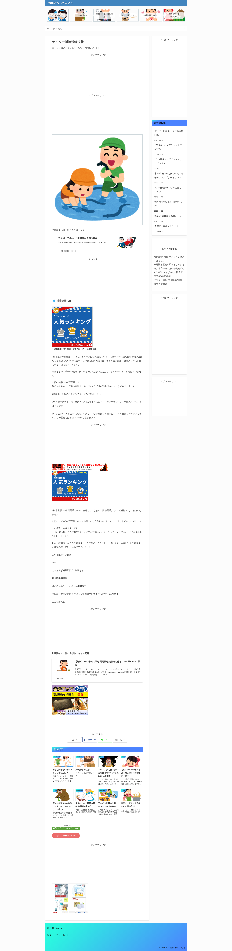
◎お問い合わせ (54, 928)
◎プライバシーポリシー (59, 935)
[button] (184, 28)
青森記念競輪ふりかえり (166, 226)
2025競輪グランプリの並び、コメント (169, 189)
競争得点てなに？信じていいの (168, 204)
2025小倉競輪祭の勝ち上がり (169, 216)
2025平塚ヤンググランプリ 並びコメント (167, 161)
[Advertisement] (97, 74)
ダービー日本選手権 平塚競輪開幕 (168, 133)
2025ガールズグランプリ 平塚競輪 (168, 147)
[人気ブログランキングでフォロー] (66, 827)
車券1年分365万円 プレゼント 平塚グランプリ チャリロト (169, 175)
